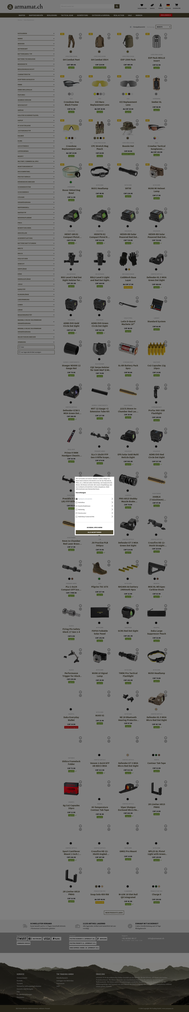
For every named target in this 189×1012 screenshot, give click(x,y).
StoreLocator (82, 513)
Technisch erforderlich (85, 499)
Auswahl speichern (94, 527)
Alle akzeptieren (94, 532)
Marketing (81, 509)
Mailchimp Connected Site (86, 517)
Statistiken (81, 502)
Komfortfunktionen (84, 506)
